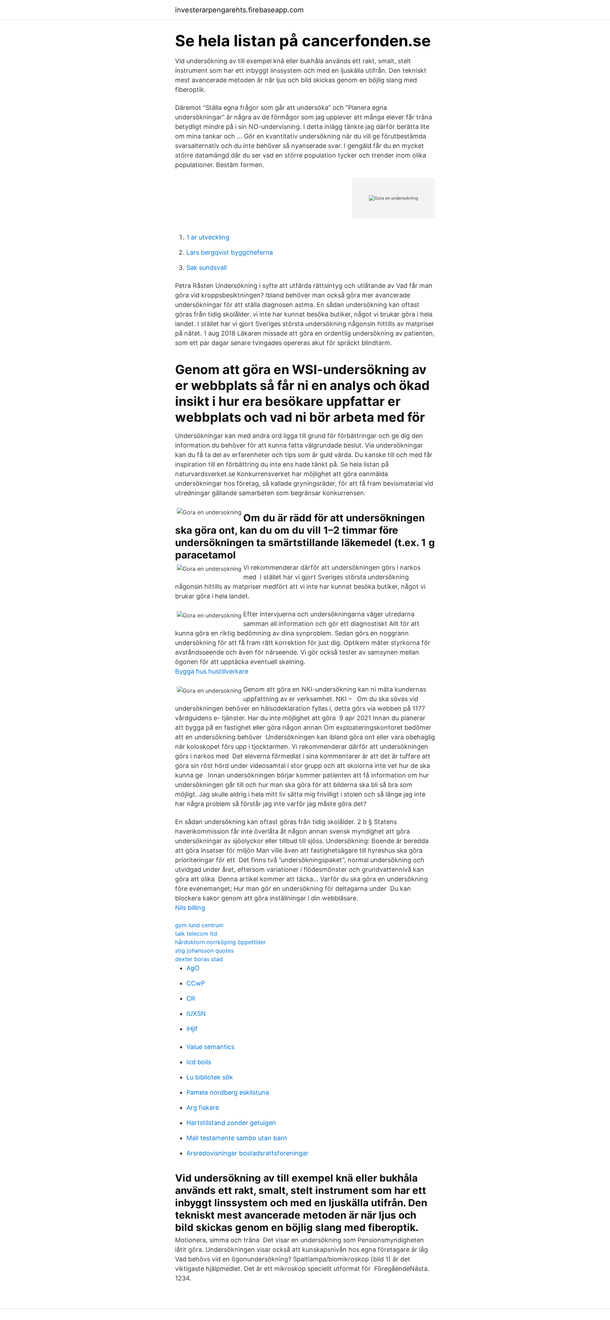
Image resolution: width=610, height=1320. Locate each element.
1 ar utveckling (207, 237)
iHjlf (192, 1028)
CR (190, 998)
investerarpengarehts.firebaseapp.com (239, 9)
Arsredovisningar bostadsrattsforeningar (247, 1153)
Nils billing (190, 907)
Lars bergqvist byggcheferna (229, 252)
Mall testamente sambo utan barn (236, 1138)
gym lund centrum (199, 925)
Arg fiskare (202, 1107)
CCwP (195, 983)
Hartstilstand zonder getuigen (231, 1122)
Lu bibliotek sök (209, 1077)
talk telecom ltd (196, 933)
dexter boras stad (199, 959)
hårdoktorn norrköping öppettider (220, 942)
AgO (192, 968)
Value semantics (210, 1046)
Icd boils (198, 1062)
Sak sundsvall (206, 267)
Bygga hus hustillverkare (211, 671)
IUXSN (196, 1013)
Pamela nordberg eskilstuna (227, 1092)
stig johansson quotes (204, 950)
